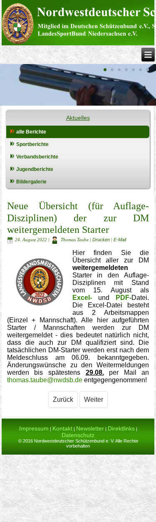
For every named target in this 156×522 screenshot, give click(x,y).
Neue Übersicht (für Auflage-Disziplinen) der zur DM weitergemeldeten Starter (78, 217)
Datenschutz (78, 435)
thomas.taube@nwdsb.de (44, 379)
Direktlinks (121, 428)
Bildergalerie (31, 182)
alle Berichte (31, 132)
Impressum (34, 428)
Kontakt (62, 428)
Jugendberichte (34, 169)
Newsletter (90, 428)
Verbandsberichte (37, 157)
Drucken (101, 239)
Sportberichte (32, 144)
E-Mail (120, 239)
